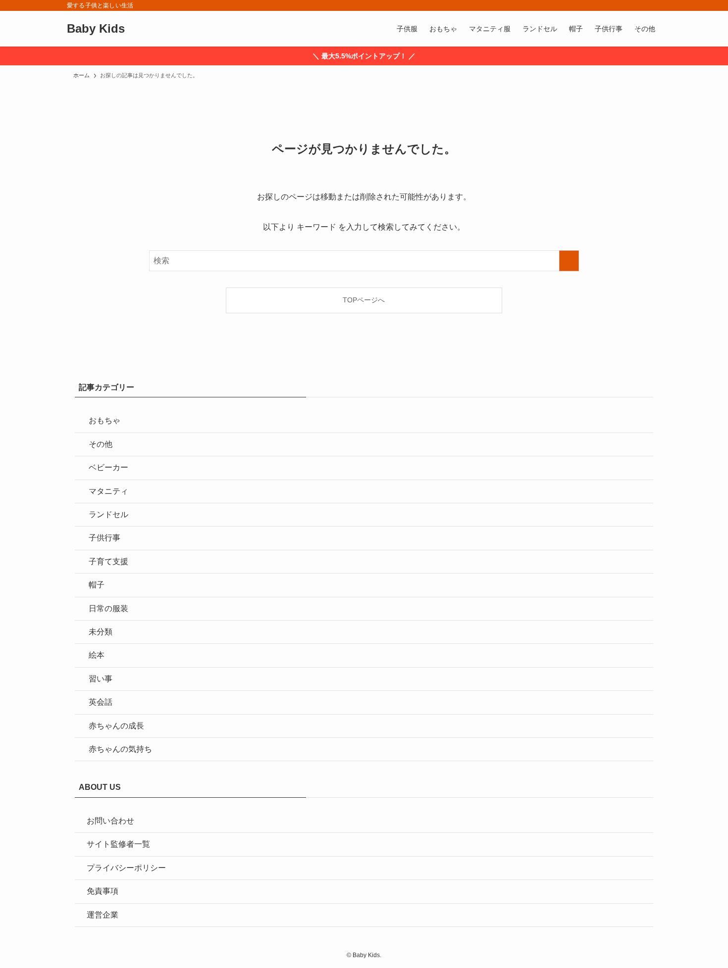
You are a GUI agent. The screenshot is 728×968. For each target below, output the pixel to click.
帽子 (96, 585)
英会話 (100, 702)
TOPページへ (364, 300)
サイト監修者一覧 (118, 844)
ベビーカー (108, 467)
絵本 (96, 655)
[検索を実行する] (569, 260)
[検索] (654, 5)
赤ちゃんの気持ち (120, 749)
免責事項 (102, 891)
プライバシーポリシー (126, 868)
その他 (100, 444)
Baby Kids (96, 29)
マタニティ (108, 491)
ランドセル (108, 514)
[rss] (641, 5)
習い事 (100, 679)
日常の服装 (108, 608)
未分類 (100, 632)
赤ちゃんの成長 (116, 726)
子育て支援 (108, 561)
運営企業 (102, 915)
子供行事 (104, 537)
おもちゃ (104, 420)
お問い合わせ (110, 821)
